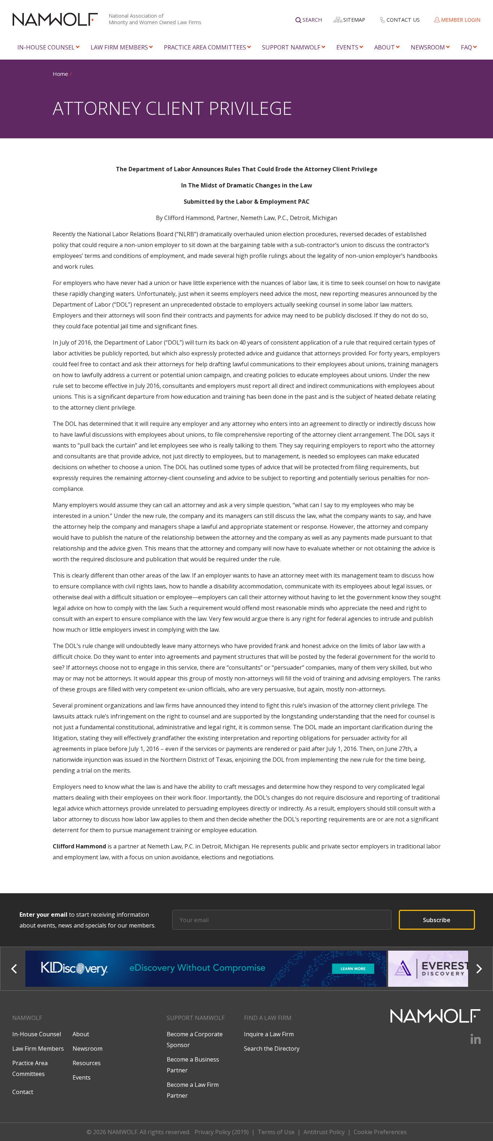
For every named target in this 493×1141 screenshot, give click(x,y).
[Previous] (15, 969)
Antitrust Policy (324, 1132)
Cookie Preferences (380, 1132)
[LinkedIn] (471, 1042)
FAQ (466, 47)
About (384, 47)
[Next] (478, 969)
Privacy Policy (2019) (222, 1132)
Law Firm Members (119, 47)
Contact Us (403, 19)
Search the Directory (272, 1049)
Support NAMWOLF (291, 47)
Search (312, 19)
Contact (22, 1092)
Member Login (460, 19)
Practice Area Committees (205, 47)
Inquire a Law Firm (269, 1034)
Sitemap (354, 19)
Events (347, 47)
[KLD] (206, 968)
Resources (87, 1063)
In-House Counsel (46, 47)
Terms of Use (276, 1132)
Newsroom (428, 47)
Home (60, 73)
